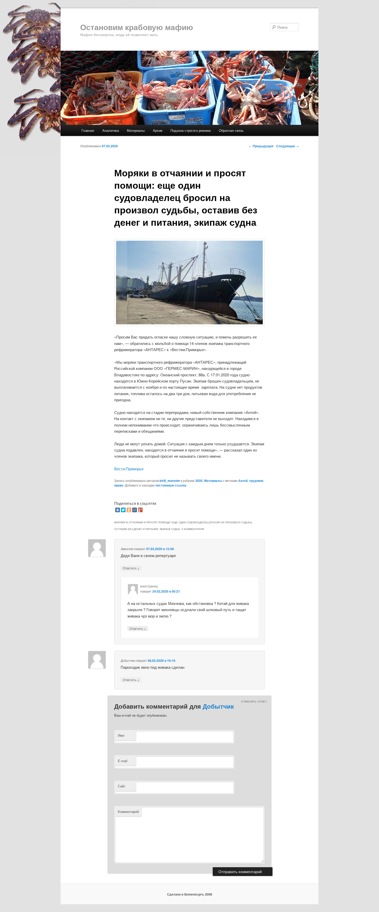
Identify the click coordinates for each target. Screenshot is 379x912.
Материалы (136, 130)
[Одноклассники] (129, 510)
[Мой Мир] (134, 510)
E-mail (122, 760)
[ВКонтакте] (117, 510)
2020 (199, 480)
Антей (243, 480)
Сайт (121, 786)
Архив (157, 130)
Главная (87, 130)
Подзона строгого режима (190, 130)
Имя (121, 735)
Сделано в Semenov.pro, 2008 (189, 894)
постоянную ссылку (170, 485)
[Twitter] (123, 510)
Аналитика (110, 130)
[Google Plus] (140, 510)
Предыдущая (261, 146)
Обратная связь (231, 130)
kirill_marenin (170, 480)
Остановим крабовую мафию (136, 26)
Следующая (287, 146)
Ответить (131, 568)
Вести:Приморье (129, 468)
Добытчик (218, 706)
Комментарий (128, 811)
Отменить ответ (254, 701)
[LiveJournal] (146, 510)
